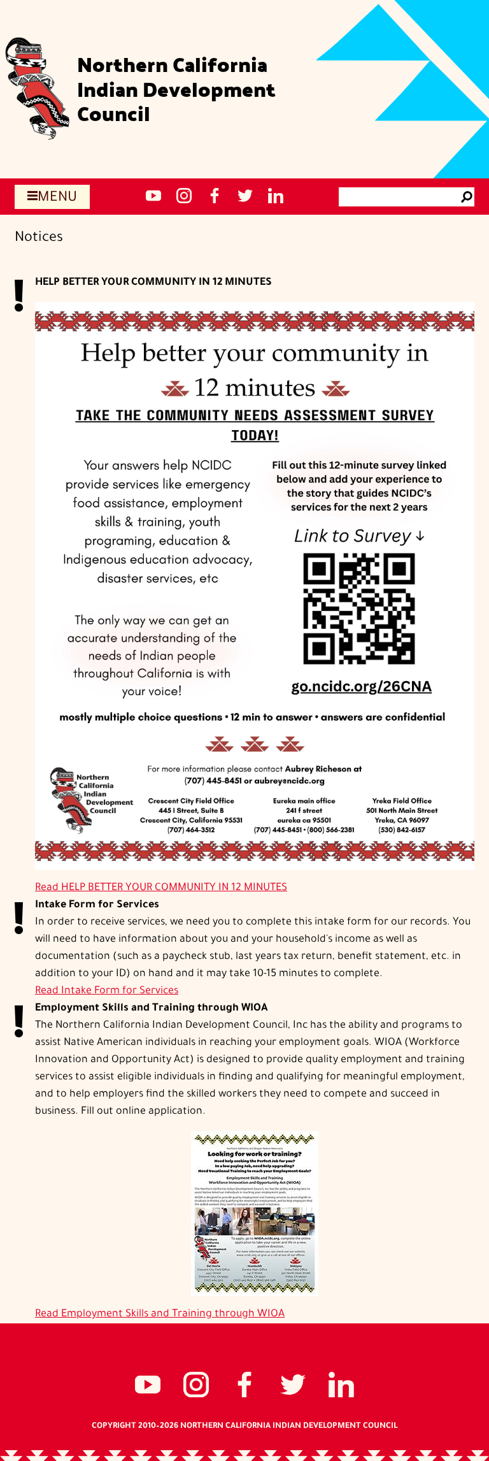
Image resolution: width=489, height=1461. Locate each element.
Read (161, 888)
